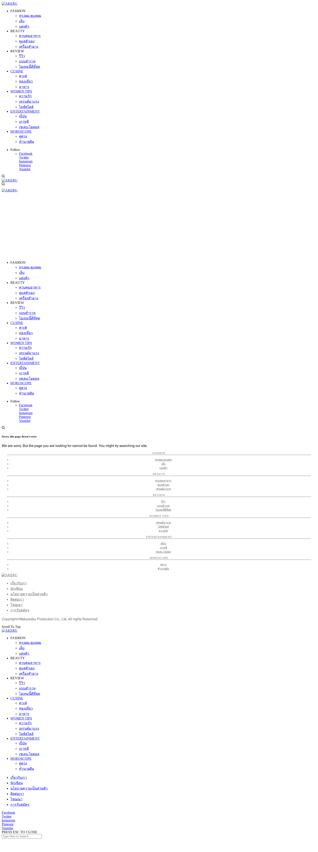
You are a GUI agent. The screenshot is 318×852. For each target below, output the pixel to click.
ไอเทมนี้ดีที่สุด (163, 509)
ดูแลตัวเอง (163, 484)
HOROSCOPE (21, 758)
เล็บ (163, 463)
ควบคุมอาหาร (163, 480)
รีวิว (163, 501)
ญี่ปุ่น (163, 543)
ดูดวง (163, 564)
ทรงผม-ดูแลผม (163, 459)
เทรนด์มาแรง (163, 488)
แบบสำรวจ (163, 505)
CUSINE (16, 698)
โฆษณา (16, 605)
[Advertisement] (159, 227)
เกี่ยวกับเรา (18, 583)
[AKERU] (10, 3)
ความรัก (163, 530)
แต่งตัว (163, 467)
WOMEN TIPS (21, 718)
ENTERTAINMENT (25, 738)
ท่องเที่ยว (26, 708)
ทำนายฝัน (163, 568)
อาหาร (24, 714)
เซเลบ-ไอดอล (163, 551)
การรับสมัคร (19, 610)
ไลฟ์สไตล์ (163, 526)
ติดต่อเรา (17, 599)
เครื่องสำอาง (28, 673)
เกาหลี (163, 547)
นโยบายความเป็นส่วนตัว (29, 594)
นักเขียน (16, 588)
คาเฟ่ (23, 703)
